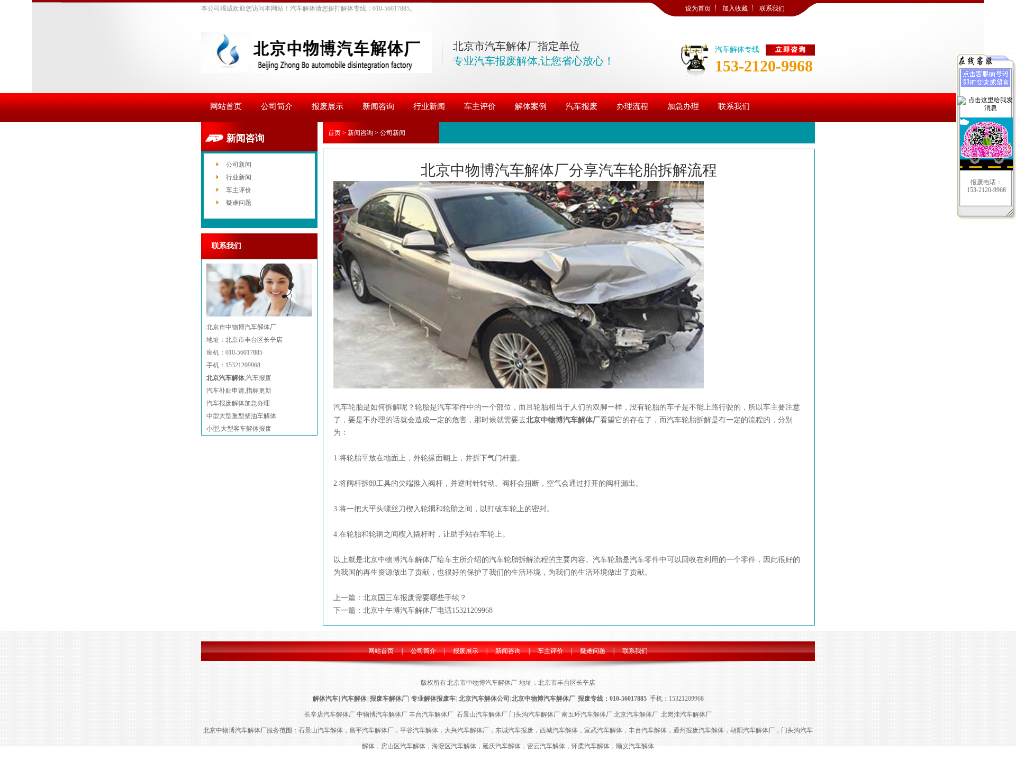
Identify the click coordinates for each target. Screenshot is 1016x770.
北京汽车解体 (225, 378)
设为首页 (698, 8)
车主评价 (238, 190)
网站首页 (381, 651)
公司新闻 (238, 164)
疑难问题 (238, 202)
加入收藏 (735, 8)
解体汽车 (325, 698)
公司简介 (423, 651)
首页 (334, 133)
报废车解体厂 (389, 698)
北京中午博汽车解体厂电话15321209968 (428, 610)
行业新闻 (238, 177)
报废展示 (465, 651)
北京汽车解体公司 (484, 698)
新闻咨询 (360, 133)
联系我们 (772, 8)
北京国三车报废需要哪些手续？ (415, 598)
